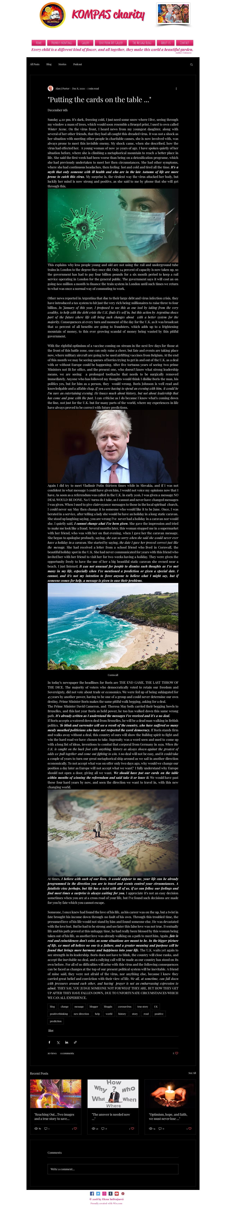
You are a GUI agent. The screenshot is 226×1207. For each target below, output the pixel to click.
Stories (62, 64)
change (65, 1006)
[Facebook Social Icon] (92, 1194)
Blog (48, 64)
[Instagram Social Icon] (104, 1194)
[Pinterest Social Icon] (123, 1194)
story (135, 1013)
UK (155, 1006)
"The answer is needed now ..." (111, 1116)
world (109, 1013)
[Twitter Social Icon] (98, 1194)
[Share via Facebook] (49, 1042)
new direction (81, 1013)
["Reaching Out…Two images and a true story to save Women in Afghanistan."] (55, 1094)
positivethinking (59, 1013)
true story (142, 1006)
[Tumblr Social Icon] (110, 1194)
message (79, 1006)
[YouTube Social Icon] (117, 1194)
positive (159, 1013)
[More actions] (176, 88)
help (97, 1013)
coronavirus (124, 1006)
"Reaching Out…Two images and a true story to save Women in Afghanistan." (54, 1116)
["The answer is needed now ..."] (113, 1094)
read (146, 1013)
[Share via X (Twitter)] (58, 1042)
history (122, 1013)
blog (52, 1006)
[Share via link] (75, 1042)
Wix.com (117, 1203)
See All (192, 1073)
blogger (94, 1006)
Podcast (77, 64)
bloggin (108, 1006)
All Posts (34, 64)
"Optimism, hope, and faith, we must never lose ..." (168, 1116)
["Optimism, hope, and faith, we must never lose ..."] (170, 1094)
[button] (191, 64)
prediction (55, 1021)
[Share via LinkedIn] (66, 1042)
